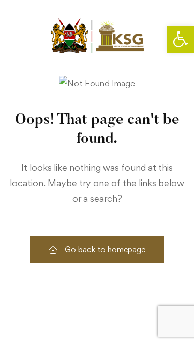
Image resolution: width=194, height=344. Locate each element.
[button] (180, 39)
